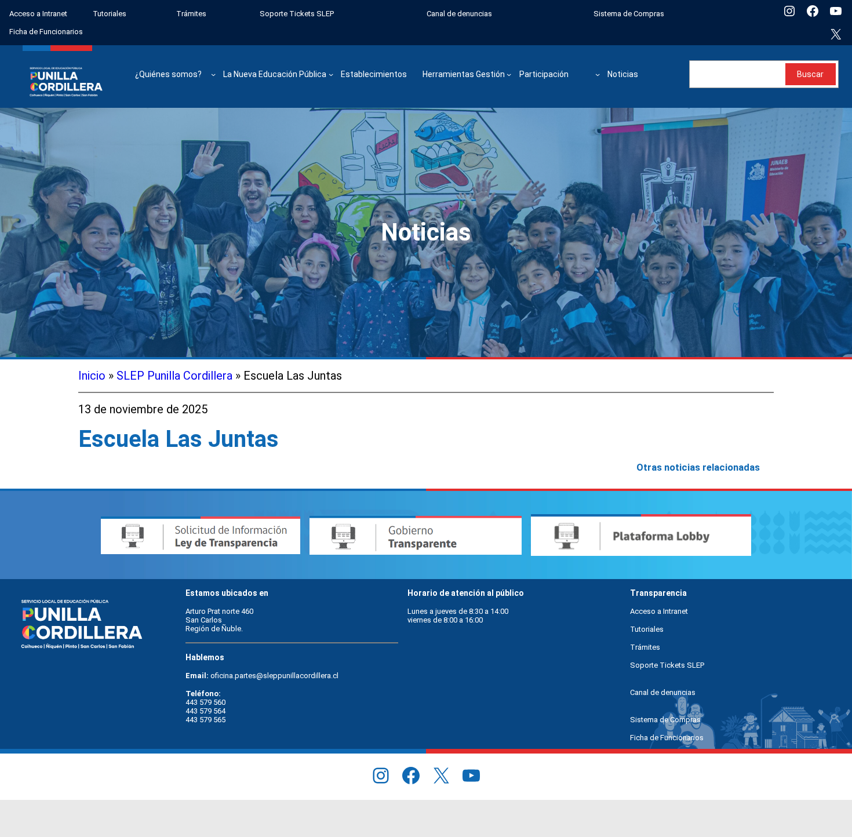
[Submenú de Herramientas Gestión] (509, 74)
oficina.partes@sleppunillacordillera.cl (274, 675)
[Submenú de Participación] (597, 74)
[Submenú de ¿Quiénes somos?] (213, 74)
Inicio (91, 376)
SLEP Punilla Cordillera (174, 376)
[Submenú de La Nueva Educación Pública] (331, 74)
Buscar (810, 74)
